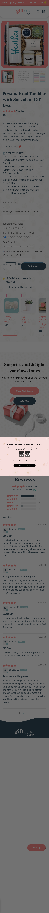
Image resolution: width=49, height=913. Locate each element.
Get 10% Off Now (24, 465)
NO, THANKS (24, 469)
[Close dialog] (47, 439)
